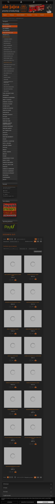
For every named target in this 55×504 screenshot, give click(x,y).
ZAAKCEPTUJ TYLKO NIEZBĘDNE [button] (27, 502)
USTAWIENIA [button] (9, 502)
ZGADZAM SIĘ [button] (45, 502)
